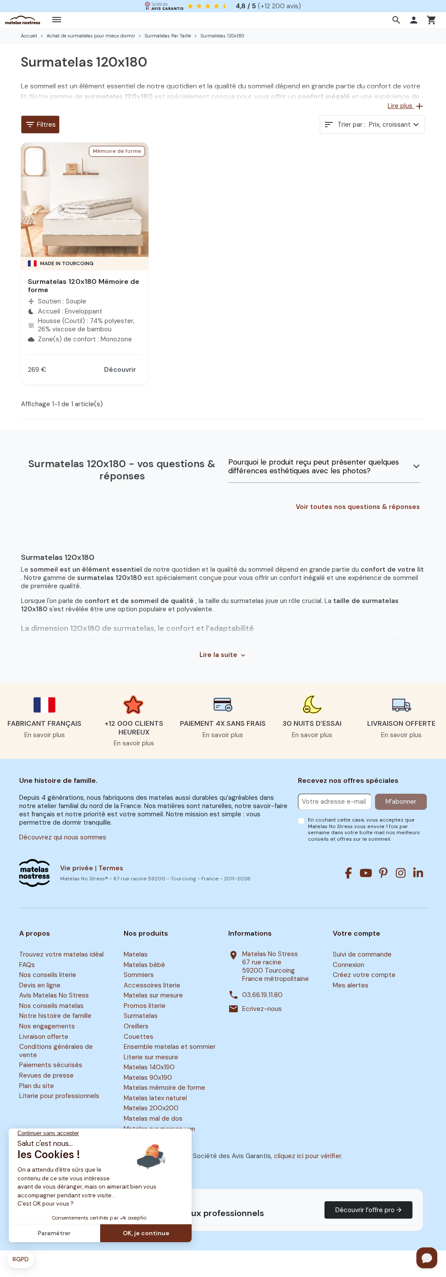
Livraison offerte (43, 1036)
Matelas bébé (144, 964)
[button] (397, 20)
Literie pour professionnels (59, 1096)
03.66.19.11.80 (262, 995)
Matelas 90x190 (148, 1077)
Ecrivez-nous (262, 1009)
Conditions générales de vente (56, 1050)
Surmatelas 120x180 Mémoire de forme (83, 285)
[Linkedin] (418, 873)
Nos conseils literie (47, 975)
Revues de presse (46, 1075)
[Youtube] (366, 873)
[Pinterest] (383, 873)
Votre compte (356, 933)
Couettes (138, 1036)
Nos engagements (47, 1026)
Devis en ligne (40, 985)
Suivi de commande (362, 954)
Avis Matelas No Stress (54, 995)
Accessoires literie (152, 985)
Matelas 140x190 (149, 1067)
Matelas (136, 954)
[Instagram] (401, 873)
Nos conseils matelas (51, 1005)
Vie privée (76, 868)
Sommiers (139, 975)
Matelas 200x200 (151, 1108)
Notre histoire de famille (55, 1016)
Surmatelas (141, 1016)
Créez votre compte (364, 975)
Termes (110, 868)
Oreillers (136, 1026)
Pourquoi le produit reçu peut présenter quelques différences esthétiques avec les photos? (313, 466)
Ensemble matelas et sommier (170, 1046)
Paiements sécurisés (50, 1065)
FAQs (27, 964)
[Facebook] (348, 873)
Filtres (40, 124)
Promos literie (145, 1005)
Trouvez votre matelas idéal (61, 954)
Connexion (348, 964)
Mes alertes (350, 985)
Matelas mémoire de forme (164, 1088)
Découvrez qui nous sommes (62, 837)
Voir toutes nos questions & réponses (358, 507)
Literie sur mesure (151, 1057)
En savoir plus (44, 735)
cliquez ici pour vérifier (307, 1156)
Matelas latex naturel (155, 1098)
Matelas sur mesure (153, 995)
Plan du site (36, 1086)
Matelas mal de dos (153, 1118)
